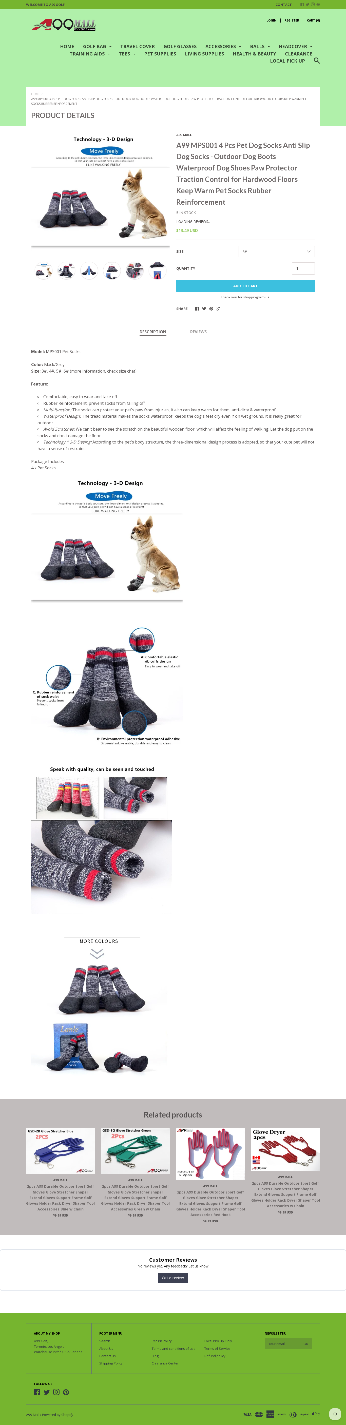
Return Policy (162, 1341)
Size (180, 251)
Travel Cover (137, 46)
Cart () (313, 20)
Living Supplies (204, 54)
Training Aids (88, 54)
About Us (106, 1348)
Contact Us (107, 1356)
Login (271, 20)
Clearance (298, 54)
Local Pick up (287, 61)
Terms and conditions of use (174, 1348)
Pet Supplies (160, 54)
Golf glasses (180, 46)
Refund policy (214, 1356)
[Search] (317, 64)
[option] (100, 192)
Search (104, 1341)
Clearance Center (165, 1363)
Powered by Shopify (57, 1414)
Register (291, 20)
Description (153, 332)
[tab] (153, 332)
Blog (155, 1356)
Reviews (198, 332)
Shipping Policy (111, 1363)
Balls (258, 46)
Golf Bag (95, 46)
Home (67, 46)
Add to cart (245, 285)
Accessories (221, 46)
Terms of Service (217, 1348)
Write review (173, 1277)
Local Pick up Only (218, 1341)
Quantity (185, 268)
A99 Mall (184, 134)
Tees (125, 54)
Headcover (293, 46)
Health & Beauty (254, 54)
